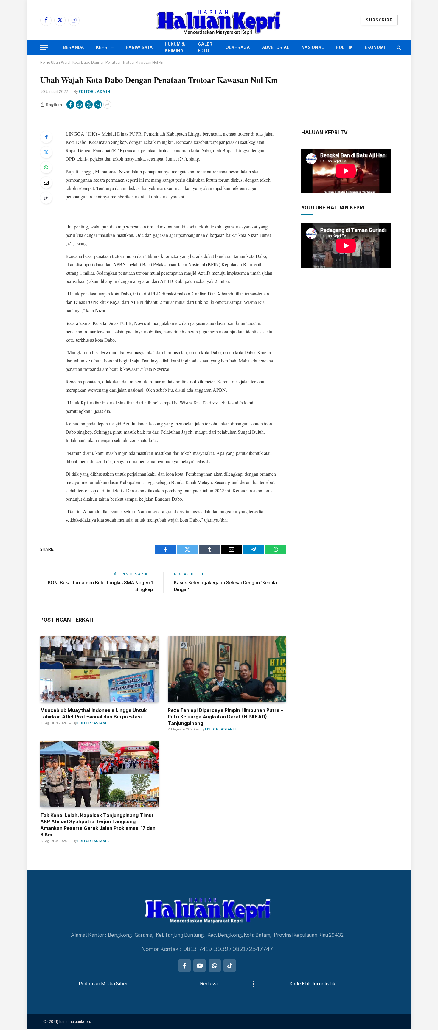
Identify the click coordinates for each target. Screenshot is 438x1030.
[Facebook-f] (184, 965)
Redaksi (209, 984)
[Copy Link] (46, 198)
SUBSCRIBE (379, 20)
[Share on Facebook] (70, 104)
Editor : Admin (94, 91)
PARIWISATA (139, 47)
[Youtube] (199, 965)
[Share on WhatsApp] (79, 104)
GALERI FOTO (206, 47)
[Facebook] (46, 137)
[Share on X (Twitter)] (89, 104)
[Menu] (44, 47)
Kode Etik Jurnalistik (312, 984)
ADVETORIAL (275, 47)
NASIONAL (312, 47)
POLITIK (344, 47)
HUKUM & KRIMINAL (175, 47)
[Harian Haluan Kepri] (219, 20)
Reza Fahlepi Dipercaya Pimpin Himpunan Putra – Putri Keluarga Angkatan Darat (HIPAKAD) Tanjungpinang (225, 716)
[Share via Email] (98, 104)
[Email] (46, 183)
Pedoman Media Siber (103, 984)
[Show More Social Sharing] (107, 104)
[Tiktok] (229, 965)
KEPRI (102, 47)
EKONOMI (375, 47)
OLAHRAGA (238, 47)
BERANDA (73, 47)
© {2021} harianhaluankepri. (67, 1021)
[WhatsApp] (46, 167)
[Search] (398, 47)
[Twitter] (46, 152)
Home (45, 62)
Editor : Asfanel (93, 723)
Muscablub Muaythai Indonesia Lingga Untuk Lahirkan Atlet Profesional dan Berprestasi (93, 713)
